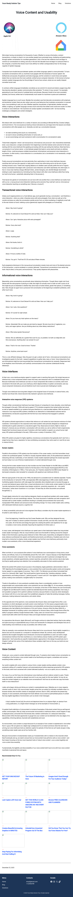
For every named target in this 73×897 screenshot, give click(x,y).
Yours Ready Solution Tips (11, 3)
